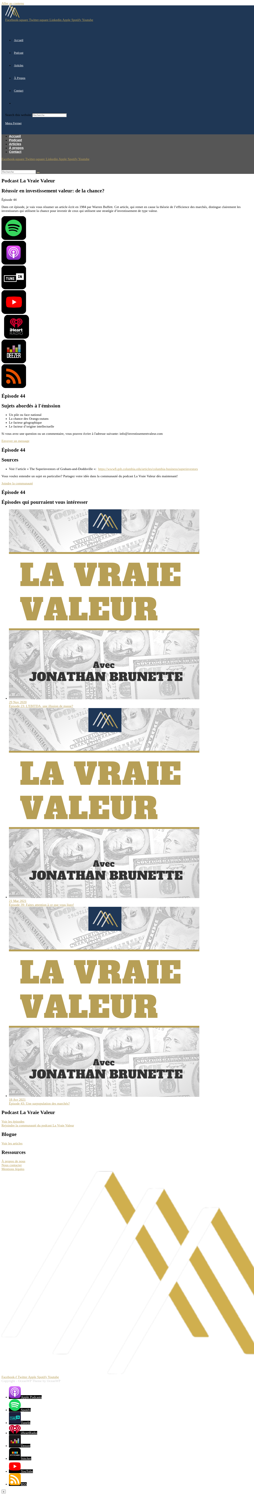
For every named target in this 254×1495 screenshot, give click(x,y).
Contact (15, 152)
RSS (24, 1484)
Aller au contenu (12, 3)
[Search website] (14, 103)
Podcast (15, 140)
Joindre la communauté (17, 483)
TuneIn (25, 1422)
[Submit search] (38, 172)
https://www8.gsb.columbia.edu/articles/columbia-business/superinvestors (148, 469)
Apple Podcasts (31, 1397)
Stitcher (26, 1458)
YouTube (27, 1471)
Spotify (26, 1410)
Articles (15, 144)
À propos (16, 148)
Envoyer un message (15, 441)
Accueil (15, 136)
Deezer (25, 1445)
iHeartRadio (29, 1433)
